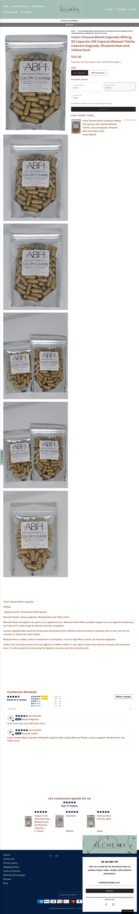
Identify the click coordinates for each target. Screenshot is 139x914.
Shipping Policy (11, 866)
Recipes (7, 879)
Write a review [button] (123, 696)
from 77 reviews (69, 805)
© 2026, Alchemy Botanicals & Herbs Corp (62, 908)
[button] (36, 696)
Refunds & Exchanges (14, 875)
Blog (5, 883)
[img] (21, 715)
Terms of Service (11, 871)
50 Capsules (79, 72)
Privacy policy (10, 862)
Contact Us (8, 858)
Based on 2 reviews (17, 699)
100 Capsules (98, 72)
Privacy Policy (122, 897)
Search (6, 854)
